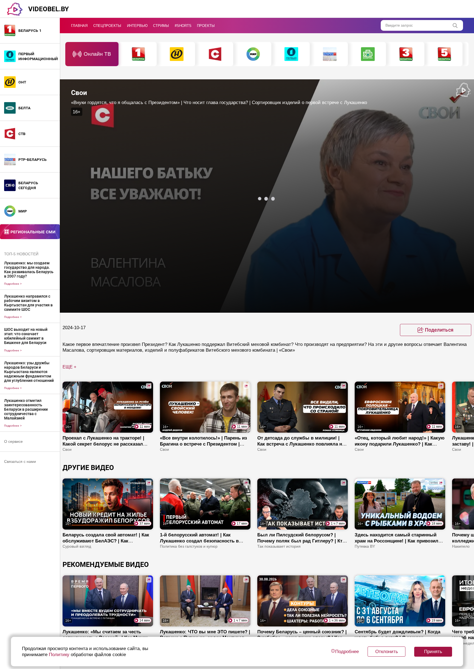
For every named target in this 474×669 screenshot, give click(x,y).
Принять (433, 651)
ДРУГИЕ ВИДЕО (88, 468)
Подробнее (13, 283)
